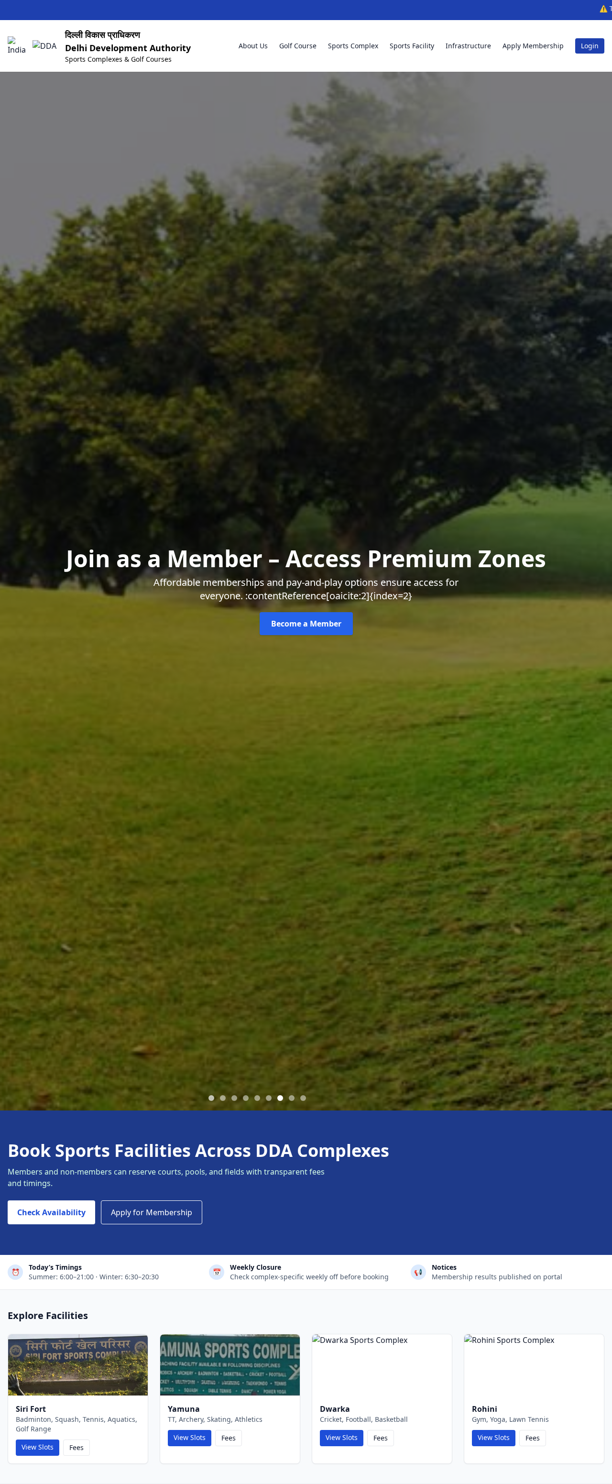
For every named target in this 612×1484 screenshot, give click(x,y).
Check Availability (51, 1212)
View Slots (38, 1446)
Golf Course (298, 45)
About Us (253, 45)
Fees (76, 1447)
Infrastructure (468, 45)
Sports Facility (412, 45)
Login (590, 45)
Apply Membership (533, 45)
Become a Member (306, 623)
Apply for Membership (151, 1212)
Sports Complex (353, 45)
